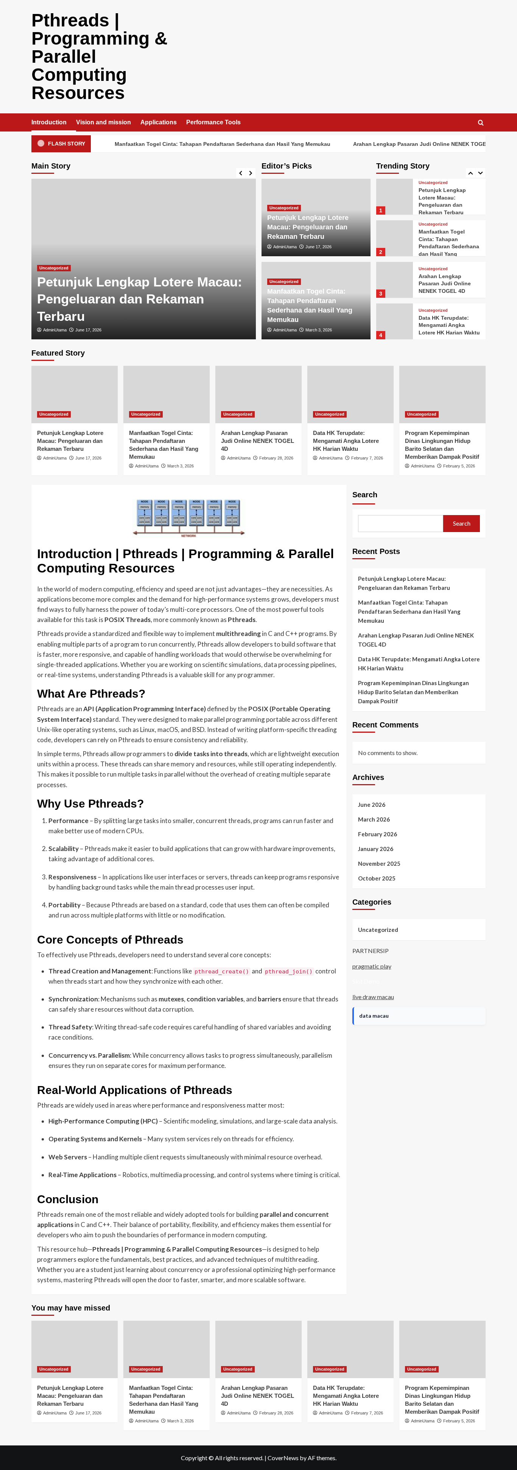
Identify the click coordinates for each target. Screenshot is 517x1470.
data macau (374, 1015)
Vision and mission (103, 122)
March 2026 (374, 819)
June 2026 (371, 804)
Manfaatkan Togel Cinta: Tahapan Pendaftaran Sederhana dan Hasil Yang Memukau (197, 144)
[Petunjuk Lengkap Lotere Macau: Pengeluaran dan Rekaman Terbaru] (394, 197)
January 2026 (375, 848)
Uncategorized (54, 268)
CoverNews (283, 1457)
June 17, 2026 (88, 330)
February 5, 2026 (459, 466)
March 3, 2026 (318, 330)
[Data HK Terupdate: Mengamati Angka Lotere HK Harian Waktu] (394, 321)
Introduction (49, 122)
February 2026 (377, 834)
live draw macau (373, 996)
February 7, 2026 (367, 458)
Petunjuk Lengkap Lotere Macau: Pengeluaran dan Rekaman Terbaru (139, 298)
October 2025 (377, 878)
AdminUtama (55, 330)
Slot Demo (366, 981)
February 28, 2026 (276, 458)
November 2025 (379, 863)
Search (364, 495)
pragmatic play (371, 966)
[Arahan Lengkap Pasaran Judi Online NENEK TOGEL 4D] (394, 280)
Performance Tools (213, 122)
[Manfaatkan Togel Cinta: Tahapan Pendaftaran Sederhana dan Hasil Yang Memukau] (394, 238)
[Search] (481, 123)
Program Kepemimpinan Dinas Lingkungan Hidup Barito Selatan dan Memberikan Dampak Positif (413, 691)
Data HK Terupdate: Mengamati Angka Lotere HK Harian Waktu (449, 325)
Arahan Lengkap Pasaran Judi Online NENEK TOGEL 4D (399, 144)
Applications (158, 122)
